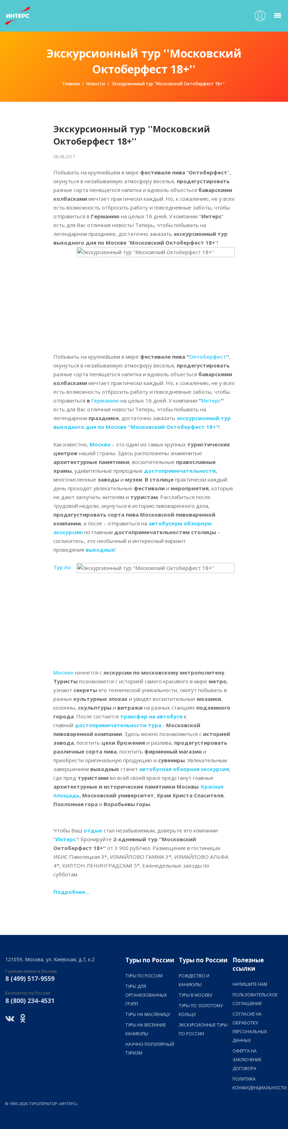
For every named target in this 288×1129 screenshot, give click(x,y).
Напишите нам (250, 984)
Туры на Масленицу (147, 1014)
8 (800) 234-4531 (29, 1000)
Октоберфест (207, 356)
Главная (71, 84)
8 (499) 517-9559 (29, 978)
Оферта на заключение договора (247, 1059)
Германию (105, 400)
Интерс (211, 400)
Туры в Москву (195, 995)
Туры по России (144, 976)
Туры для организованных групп (146, 995)
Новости (95, 84)
